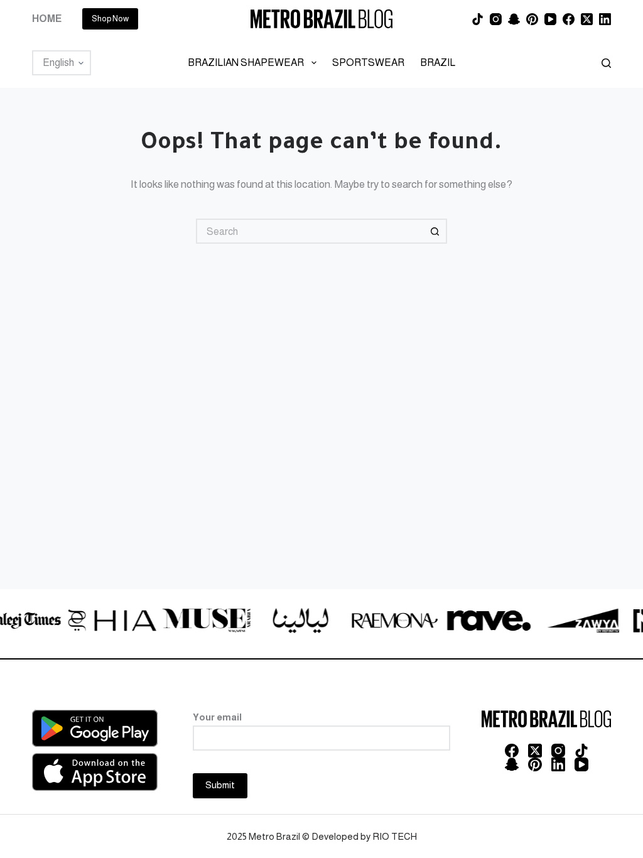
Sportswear (368, 62)
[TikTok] (478, 19)
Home (47, 18)
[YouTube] (550, 19)
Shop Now (110, 18)
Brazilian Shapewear (246, 62)
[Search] (606, 63)
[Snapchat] (514, 19)
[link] (95, 622)
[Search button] (434, 231)
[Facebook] (569, 19)
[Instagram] (496, 19)
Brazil (437, 62)
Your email (217, 717)
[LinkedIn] (605, 19)
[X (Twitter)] (587, 19)
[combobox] (310, 231)
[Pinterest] (532, 19)
